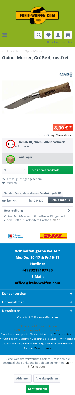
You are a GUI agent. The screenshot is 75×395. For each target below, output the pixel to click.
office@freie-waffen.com (37, 282)
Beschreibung (13, 210)
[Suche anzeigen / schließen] (38, 35)
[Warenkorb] (68, 35)
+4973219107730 (37, 270)
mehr (56, 220)
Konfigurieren (37, 389)
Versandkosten (62, 334)
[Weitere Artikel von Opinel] (66, 75)
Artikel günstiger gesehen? (24, 179)
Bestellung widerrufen (59, 42)
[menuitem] (6, 35)
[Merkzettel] (48, 35)
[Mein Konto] (58, 35)
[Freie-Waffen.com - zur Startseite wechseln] (37, 15)
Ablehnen (22, 378)
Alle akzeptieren (47, 378)
